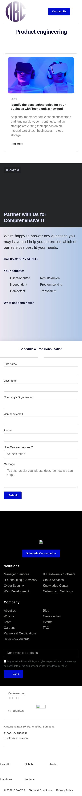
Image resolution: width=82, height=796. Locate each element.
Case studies (52, 616)
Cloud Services (53, 580)
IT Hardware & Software (59, 574)
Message (9, 463)
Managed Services (16, 574)
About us (10, 610)
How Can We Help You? (18, 447)
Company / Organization (18, 397)
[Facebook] (2, 772)
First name (10, 363)
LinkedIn (5, 764)
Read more (17, 144)
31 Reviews (16, 710)
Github (29, 764)
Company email (13, 413)
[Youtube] (27, 772)
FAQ (46, 627)
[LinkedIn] (2, 757)
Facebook (6, 779)
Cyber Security (14, 585)
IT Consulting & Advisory (20, 580)
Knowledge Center (55, 585)
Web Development (16, 591)
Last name (10, 380)
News (14, 99)
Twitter (54, 764)
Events (47, 622)
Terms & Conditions (40, 790)
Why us (9, 616)
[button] (75, 11)
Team (7, 622)
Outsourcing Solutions (58, 591)
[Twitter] (52, 757)
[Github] (27, 757)
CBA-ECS (19, 790)
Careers (9, 627)
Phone (8, 430)
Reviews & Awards (16, 639)
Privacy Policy (64, 790)
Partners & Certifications (20, 633)
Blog (46, 610)
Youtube (30, 779)
